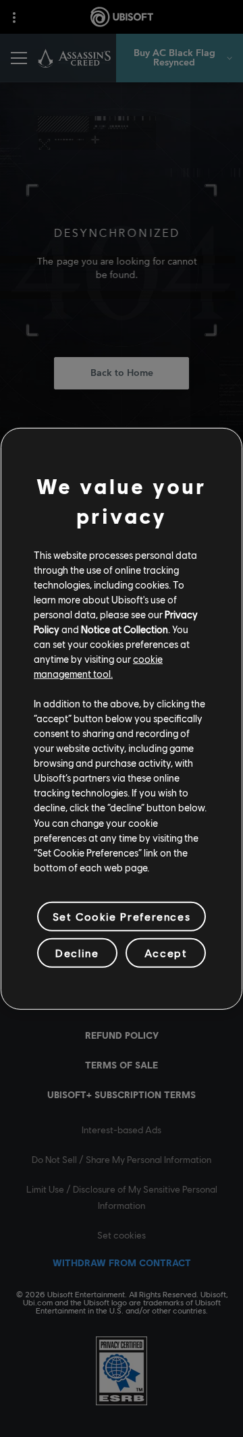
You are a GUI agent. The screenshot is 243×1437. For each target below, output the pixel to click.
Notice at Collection (124, 629)
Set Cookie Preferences (121, 916)
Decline (77, 952)
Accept (166, 952)
